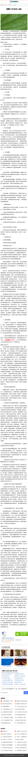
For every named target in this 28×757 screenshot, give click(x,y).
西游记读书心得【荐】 (21, 720)
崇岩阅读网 (12, 755)
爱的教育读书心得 (6, 723)
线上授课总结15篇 (19, 678)
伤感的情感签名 (6, 706)
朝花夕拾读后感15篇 (7, 703)
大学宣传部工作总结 (19, 680)
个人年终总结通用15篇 (7, 680)
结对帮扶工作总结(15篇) (7, 682)
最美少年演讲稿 (20, 739)
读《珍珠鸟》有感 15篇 (21, 712)
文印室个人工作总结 (7, 739)
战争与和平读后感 (20, 709)
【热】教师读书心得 (21, 723)
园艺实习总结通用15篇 (7, 674)
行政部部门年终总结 (19, 674)
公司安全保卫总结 (6, 678)
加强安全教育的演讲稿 (7, 742)
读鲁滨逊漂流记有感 (21, 714)
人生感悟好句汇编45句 (21, 750)
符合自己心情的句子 (7, 734)
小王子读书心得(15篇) (21, 706)
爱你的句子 (4, 731)
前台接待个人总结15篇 (20, 676)
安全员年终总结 (5, 676)
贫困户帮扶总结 (18, 682)
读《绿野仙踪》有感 (21, 717)
